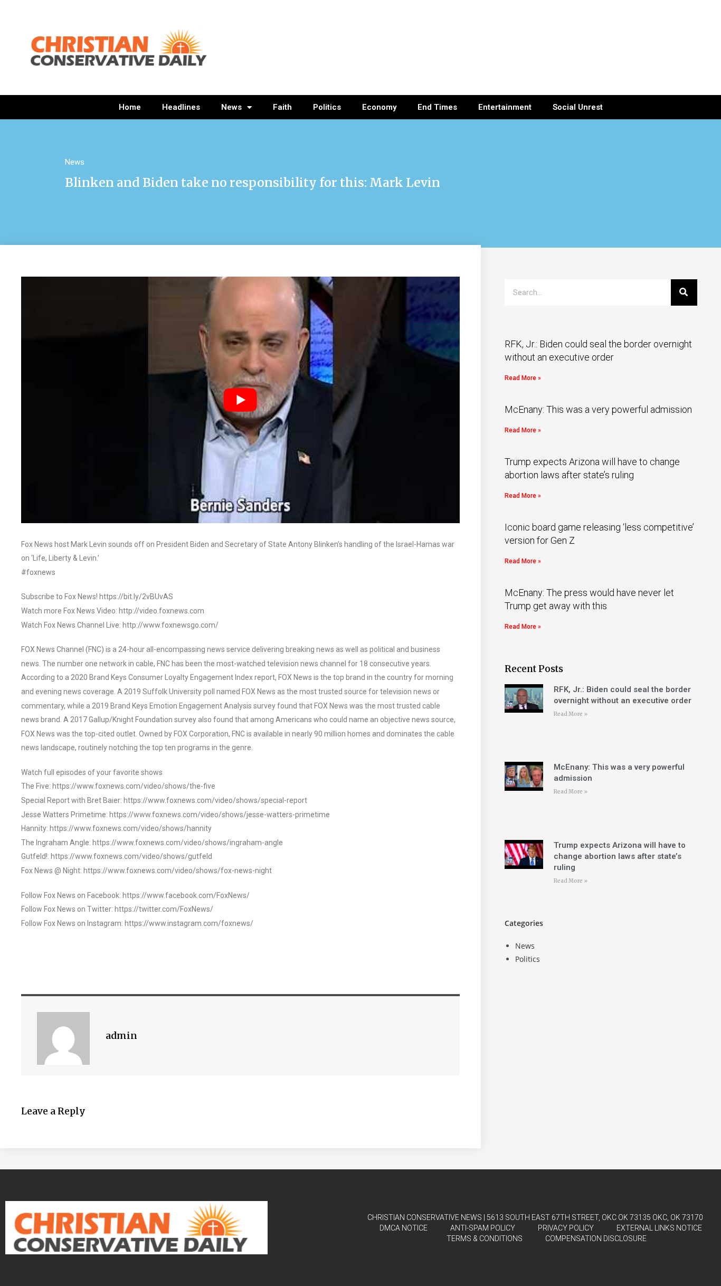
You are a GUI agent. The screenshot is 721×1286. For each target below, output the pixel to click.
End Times (437, 107)
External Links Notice (659, 1228)
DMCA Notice (404, 1228)
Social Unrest (578, 107)
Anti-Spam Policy (482, 1228)
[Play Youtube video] (240, 400)
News (231, 107)
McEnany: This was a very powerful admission (598, 409)
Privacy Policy (566, 1228)
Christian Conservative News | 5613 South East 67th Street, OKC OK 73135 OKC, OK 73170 (535, 1217)
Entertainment (505, 107)
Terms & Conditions (485, 1238)
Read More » (523, 378)
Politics (327, 107)
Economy (379, 107)
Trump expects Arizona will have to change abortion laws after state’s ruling (620, 856)
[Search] (684, 292)
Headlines (181, 107)
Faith (282, 107)
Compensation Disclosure (596, 1238)
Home (130, 107)
